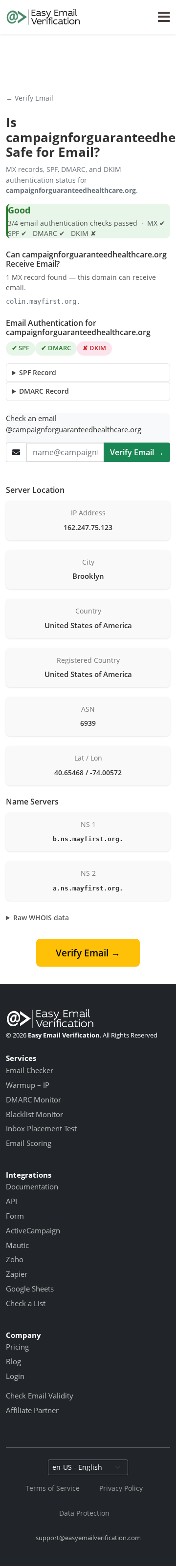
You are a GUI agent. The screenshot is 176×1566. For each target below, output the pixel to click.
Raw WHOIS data (41, 917)
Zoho (14, 1259)
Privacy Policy (121, 1488)
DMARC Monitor (33, 1099)
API (11, 1201)
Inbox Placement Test (41, 1128)
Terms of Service (52, 1488)
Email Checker (29, 1070)
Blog (13, 1361)
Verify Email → (137, 452)
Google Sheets (30, 1288)
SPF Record (37, 372)
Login (15, 1376)
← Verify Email (29, 98)
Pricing (17, 1347)
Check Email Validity (39, 1395)
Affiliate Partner (32, 1410)
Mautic (17, 1245)
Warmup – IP (27, 1085)
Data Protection (84, 1513)
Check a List (25, 1303)
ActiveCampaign (33, 1230)
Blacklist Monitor (34, 1114)
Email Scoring (28, 1143)
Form (15, 1216)
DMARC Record (44, 391)
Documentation (32, 1186)
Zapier (16, 1274)
